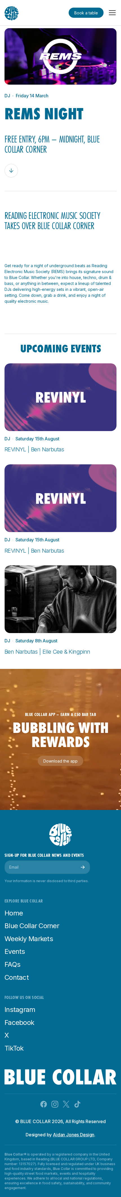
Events (15, 951)
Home (14, 913)
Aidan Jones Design (73, 1134)
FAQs (12, 964)
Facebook (19, 1022)
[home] (12, 9)
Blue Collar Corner (32, 926)
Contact (17, 977)
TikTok (14, 1048)
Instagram (20, 1009)
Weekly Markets (29, 939)
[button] (112, 12)
